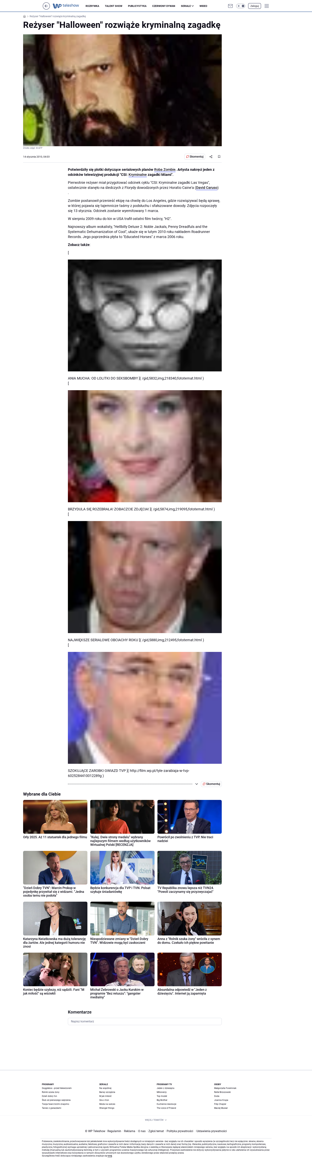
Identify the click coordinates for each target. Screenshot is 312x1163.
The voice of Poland (166, 1108)
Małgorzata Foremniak (225, 1088)
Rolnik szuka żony (50, 1092)
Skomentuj (196, 156)
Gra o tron (104, 1100)
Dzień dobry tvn (49, 1096)
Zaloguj (254, 6)
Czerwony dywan (163, 6)
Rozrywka (92, 6)
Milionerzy (162, 1092)
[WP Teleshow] (69, 6)
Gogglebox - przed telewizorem (57, 1088)
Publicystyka (137, 6)
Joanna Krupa (221, 1100)
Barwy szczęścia (107, 1092)
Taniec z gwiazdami (51, 1108)
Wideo (203, 6)
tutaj (110, 1156)
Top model (162, 1096)
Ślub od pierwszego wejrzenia (56, 1100)
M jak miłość (105, 1096)
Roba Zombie (165, 169)
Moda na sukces (107, 1104)
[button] (240, 6)
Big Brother (162, 1100)
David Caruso (206, 187)
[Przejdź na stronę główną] (46, 8)
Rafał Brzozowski (222, 1092)
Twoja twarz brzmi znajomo (55, 1104)
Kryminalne (138, 174)
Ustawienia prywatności (211, 1131)
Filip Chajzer (220, 1104)
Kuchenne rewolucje (166, 1104)
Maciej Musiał (221, 1108)
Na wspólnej (105, 1088)
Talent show (113, 6)
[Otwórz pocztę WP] (230, 6)
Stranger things (106, 1108)
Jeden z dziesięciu (165, 1088)
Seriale (186, 6)
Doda (216, 1096)
